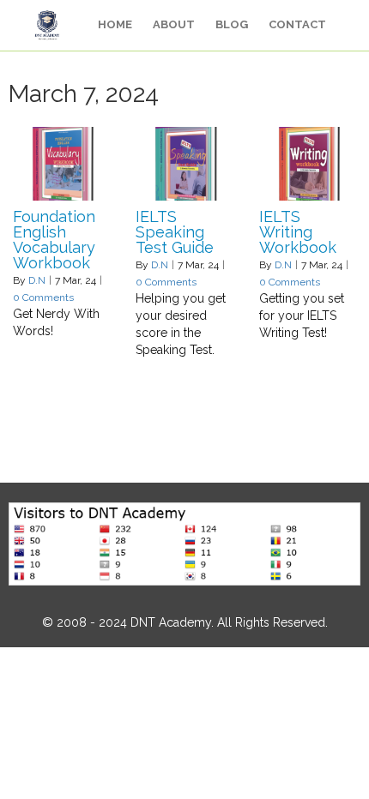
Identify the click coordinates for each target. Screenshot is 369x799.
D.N (36, 280)
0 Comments (43, 297)
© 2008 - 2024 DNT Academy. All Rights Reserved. (185, 622)
